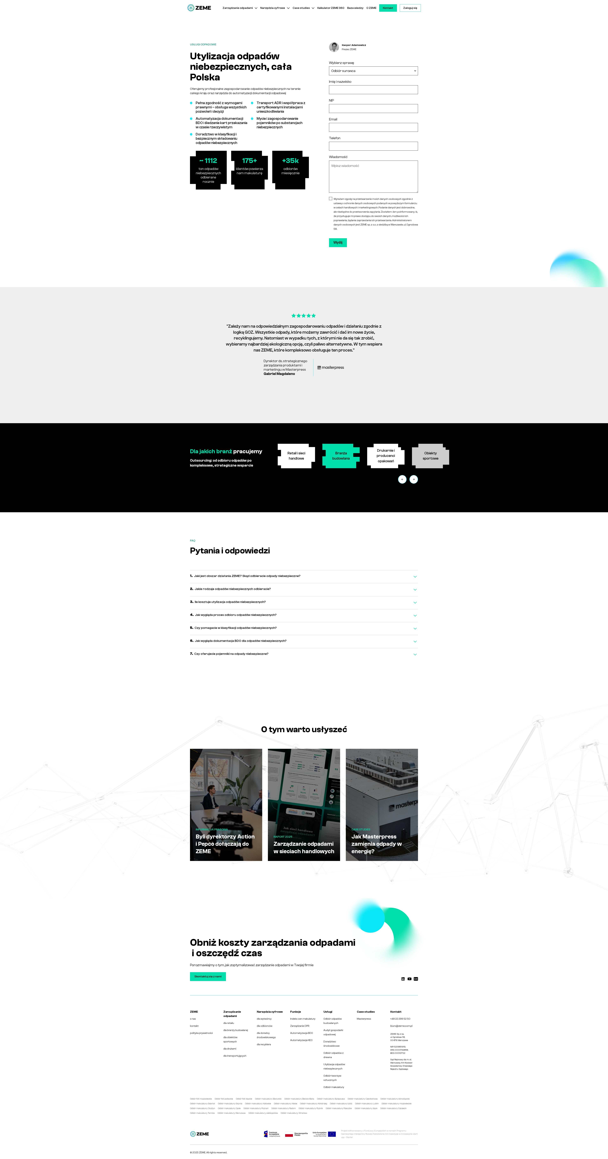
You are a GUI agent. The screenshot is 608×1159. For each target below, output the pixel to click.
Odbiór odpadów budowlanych (332, 1021)
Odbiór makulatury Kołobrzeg (313, 1103)
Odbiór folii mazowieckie (201, 1099)
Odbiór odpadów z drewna (333, 1055)
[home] (199, 8)
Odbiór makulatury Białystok (268, 1099)
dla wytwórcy (264, 1018)
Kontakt (388, 8)
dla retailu (228, 1023)
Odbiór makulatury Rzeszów (339, 1108)
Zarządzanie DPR (299, 1026)
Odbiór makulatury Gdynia (230, 1103)
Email (333, 119)
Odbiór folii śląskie (244, 1099)
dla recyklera (264, 1044)
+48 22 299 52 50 (400, 1018)
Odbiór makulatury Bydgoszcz (331, 1099)
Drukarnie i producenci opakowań (386, 456)
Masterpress (364, 1018)
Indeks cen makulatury (302, 1018)
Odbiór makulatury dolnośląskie (395, 1099)
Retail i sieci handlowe (296, 456)
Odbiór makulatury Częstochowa (363, 1099)
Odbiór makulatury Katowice (258, 1103)
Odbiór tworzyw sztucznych (332, 1077)
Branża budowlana (341, 456)
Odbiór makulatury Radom (283, 1108)
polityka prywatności (201, 1033)
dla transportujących (234, 1055)
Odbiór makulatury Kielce (285, 1103)
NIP (331, 100)
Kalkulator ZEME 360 (330, 8)
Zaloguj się (410, 8)
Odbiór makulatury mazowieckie (397, 1103)
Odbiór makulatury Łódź (341, 1103)
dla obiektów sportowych (230, 1039)
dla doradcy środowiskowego (266, 1035)
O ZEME (371, 8)
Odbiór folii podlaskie (224, 1099)
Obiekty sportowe (430, 456)
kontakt (194, 1026)
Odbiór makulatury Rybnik (311, 1108)
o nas (193, 1018)
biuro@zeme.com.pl (401, 1026)
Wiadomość (338, 157)
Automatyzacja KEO (301, 1040)
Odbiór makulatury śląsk (366, 1108)
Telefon (334, 138)
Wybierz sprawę (341, 63)
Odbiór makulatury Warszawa (232, 1113)
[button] (240, 8)
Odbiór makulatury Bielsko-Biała (299, 1099)
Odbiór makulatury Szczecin (393, 1108)
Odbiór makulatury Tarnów (202, 1113)
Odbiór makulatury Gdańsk (202, 1103)
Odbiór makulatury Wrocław (294, 1113)
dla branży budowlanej (235, 1030)
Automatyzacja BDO (301, 1033)
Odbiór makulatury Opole (229, 1108)
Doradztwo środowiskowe (331, 1043)
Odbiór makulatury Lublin (367, 1103)
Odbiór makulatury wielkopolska (263, 1113)
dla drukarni (229, 1048)
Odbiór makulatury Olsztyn (202, 1108)
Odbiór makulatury (333, 1087)
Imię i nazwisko (340, 82)
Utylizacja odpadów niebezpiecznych (334, 1066)
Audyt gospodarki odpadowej (333, 1032)
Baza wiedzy (355, 8)
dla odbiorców (264, 1026)
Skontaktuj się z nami (208, 976)
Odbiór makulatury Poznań (256, 1108)
